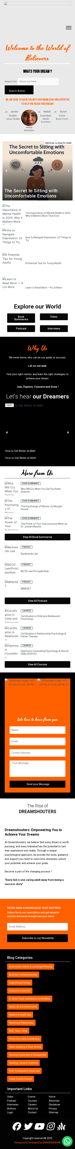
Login (10, 1112)
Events (31, 1096)
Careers (32, 1104)
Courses (32, 1100)
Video (10, 1096)
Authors (11, 1108)
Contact (32, 1112)
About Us (33, 1108)
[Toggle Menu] (69, 27)
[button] (67, 1141)
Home (52, 1096)
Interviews (12, 1104)
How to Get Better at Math (20, 450)
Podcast (11, 1100)
